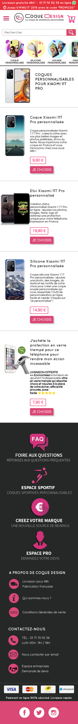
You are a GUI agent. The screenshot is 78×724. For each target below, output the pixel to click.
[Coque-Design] (39, 17)
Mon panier (71, 20)
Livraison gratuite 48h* (19, 2)
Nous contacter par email (40, 654)
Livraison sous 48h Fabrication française (37, 583)
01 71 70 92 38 (55, 2)
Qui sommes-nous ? (36, 598)
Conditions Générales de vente (44, 612)
